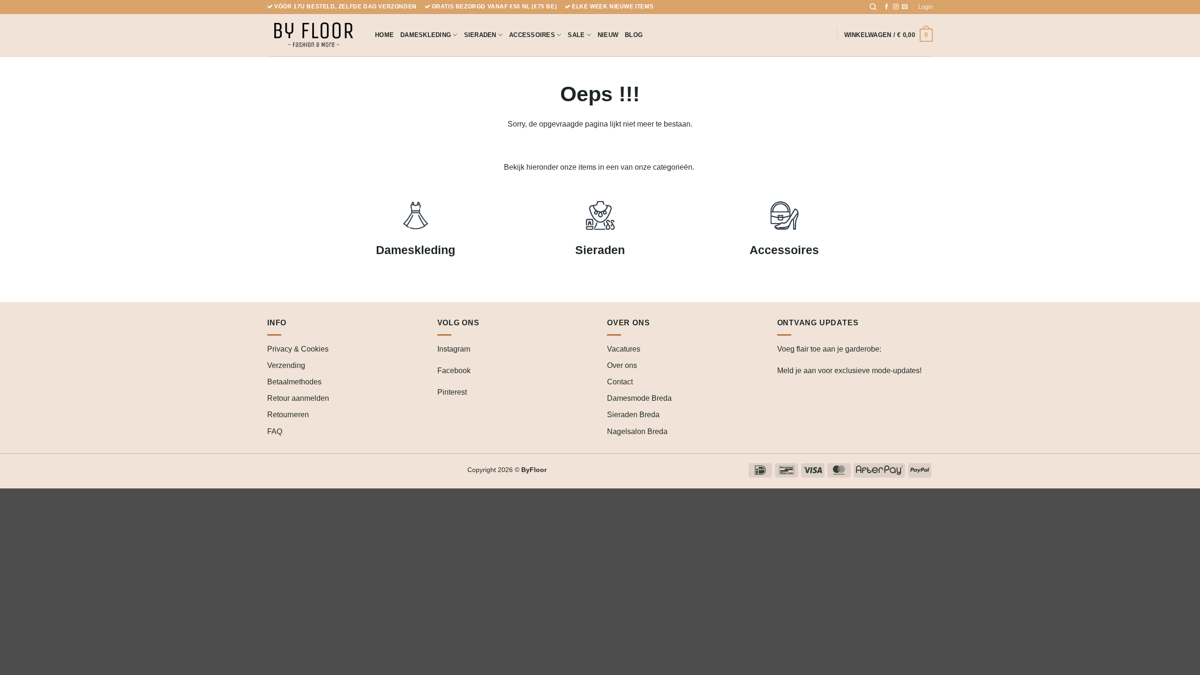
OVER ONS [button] (628, 323)
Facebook (454, 371)
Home (384, 34)
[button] (925, 7)
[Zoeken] (873, 7)
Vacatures (623, 349)
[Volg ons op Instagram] (896, 7)
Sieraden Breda (633, 415)
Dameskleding (425, 34)
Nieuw (608, 34)
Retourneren (288, 415)
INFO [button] (276, 323)
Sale (576, 34)
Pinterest (452, 392)
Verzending (286, 365)
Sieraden (480, 34)
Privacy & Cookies (298, 349)
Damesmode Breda (639, 398)
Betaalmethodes (294, 382)
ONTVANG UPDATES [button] (818, 323)
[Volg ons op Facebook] (886, 7)
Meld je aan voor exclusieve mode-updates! (849, 371)
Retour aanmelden (298, 398)
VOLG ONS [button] (458, 323)
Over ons (622, 365)
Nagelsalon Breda (637, 431)
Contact (620, 382)
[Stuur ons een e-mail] (905, 7)
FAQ (274, 431)
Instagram (453, 349)
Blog (634, 34)
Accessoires (532, 34)
